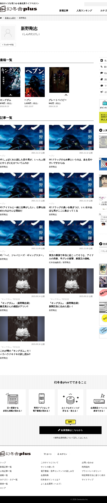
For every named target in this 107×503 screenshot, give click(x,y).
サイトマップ (87, 479)
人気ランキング (84, 10)
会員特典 (45, 475)
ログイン (63, 454)
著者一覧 (4, 484)
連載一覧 (4, 475)
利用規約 (86, 467)
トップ (3, 462)
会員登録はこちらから (72, 430)
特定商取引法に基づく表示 (93, 475)
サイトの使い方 (47, 467)
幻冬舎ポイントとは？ (50, 479)
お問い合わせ (87, 462)
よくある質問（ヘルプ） (51, 484)
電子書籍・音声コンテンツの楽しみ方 (57, 471)
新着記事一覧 (6, 467)
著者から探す (10, 18)
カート (49, 454)
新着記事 (63, 10)
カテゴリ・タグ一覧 (9, 479)
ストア (3, 488)
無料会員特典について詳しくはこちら (71, 438)
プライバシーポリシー (91, 471)
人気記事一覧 (6, 471)
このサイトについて (49, 462)
